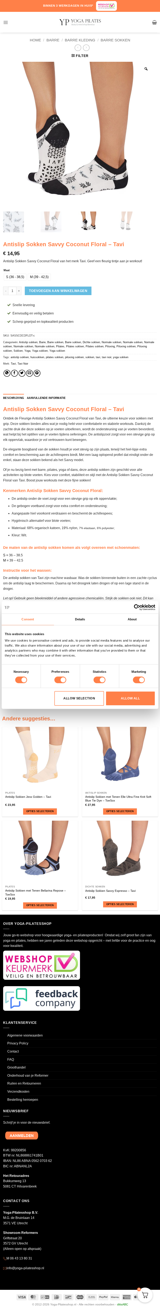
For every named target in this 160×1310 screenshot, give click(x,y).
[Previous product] (86, 48)
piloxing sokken (74, 357)
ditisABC (122, 1304)
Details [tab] (80, 619)
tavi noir (106, 357)
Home (35, 40)
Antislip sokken (28, 342)
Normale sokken (111, 342)
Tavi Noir (23, 363)
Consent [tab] (27, 619)
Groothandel (16, 1067)
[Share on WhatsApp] (7, 373)
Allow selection (79, 698)
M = (6, 560)
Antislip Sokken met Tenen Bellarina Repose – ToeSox (35, 892)
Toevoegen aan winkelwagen (58, 291)
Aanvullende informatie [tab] (46, 398)
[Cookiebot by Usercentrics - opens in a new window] (137, 607)
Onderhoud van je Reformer (27, 1075)
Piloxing (110, 346)
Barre (52, 40)
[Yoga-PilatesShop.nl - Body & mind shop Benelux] (80, 22)
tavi (98, 357)
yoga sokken (120, 357)
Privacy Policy (17, 1043)
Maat (7, 270)
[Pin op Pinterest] (37, 373)
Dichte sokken (91, 342)
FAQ (10, 1059)
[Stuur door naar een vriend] (29, 373)
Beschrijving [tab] (13, 398)
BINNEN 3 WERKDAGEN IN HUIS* (68, 5)
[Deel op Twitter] (22, 373)
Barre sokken (115, 40)
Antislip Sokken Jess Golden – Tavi (28, 796)
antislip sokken (20, 357)
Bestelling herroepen (22, 1099)
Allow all (130, 698)
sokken (89, 357)
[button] (5, 22)
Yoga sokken (40, 350)
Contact (13, 1051)
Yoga (27, 350)
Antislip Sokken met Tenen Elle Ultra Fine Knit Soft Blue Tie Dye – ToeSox (118, 798)
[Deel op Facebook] (14, 373)
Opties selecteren (40, 811)
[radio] (15, 277)
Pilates (60, 346)
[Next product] (78, 48)
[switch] (60, 680)
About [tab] (132, 619)
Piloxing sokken (126, 346)
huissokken (37, 357)
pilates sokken (54, 357)
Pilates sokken (75, 346)
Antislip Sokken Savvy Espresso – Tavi (110, 890)
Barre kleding (80, 40)
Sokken (18, 350)
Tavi (13, 363)
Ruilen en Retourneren (24, 1083)
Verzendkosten (18, 1091)
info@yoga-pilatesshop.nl (25, 1268)
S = (5, 555)
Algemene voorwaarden (25, 1035)
